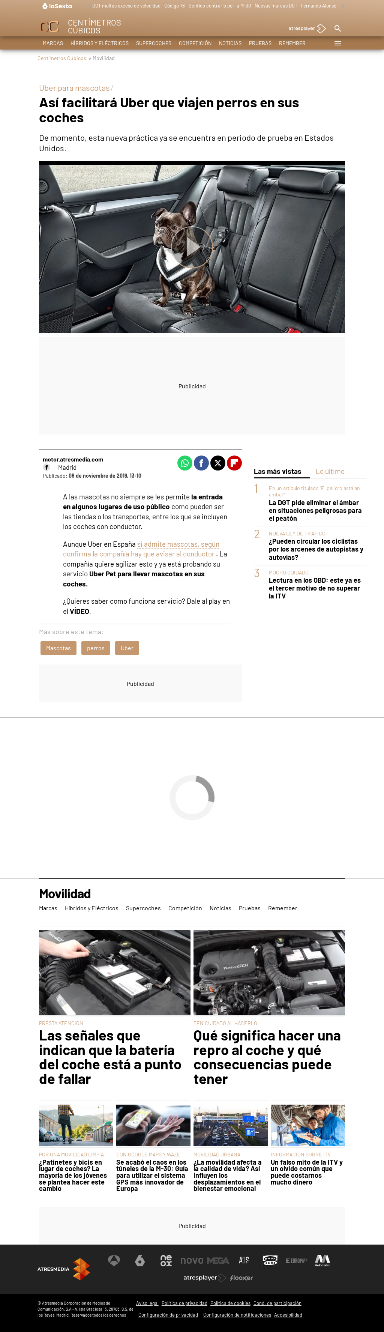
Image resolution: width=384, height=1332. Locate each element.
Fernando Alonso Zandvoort (330, 6)
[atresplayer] (304, 29)
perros (96, 647)
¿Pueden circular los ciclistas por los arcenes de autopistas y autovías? (316, 549)
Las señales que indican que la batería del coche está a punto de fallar (110, 1056)
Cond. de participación (278, 1303)
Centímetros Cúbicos (62, 58)
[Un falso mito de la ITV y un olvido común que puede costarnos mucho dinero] (308, 1126)
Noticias (230, 43)
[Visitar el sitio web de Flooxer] (241, 1278)
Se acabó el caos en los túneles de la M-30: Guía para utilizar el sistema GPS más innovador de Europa (152, 1175)
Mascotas (58, 647)
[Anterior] (86, 6)
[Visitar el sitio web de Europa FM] (296, 1260)
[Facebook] (46, 467)
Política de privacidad (184, 1303)
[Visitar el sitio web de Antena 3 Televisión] (114, 1260)
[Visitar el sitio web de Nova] (192, 1260)
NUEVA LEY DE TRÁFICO (297, 533)
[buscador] (337, 28)
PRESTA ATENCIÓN (61, 1023)
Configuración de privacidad (168, 1315)
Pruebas (260, 43)
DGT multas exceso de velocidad (126, 6)
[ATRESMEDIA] (64, 1269)
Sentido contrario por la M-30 (220, 6)
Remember (292, 43)
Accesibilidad (288, 1315)
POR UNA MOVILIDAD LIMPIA (71, 1154)
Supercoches (153, 43)
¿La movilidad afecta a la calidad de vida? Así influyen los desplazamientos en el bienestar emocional (228, 1175)
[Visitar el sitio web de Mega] (218, 1260)
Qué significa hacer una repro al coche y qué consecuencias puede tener (267, 1056)
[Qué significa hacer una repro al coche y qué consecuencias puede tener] (269, 973)
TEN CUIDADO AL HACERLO (225, 1023)
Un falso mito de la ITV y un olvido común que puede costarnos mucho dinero (307, 1172)
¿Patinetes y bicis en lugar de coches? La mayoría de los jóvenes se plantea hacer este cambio (73, 1175)
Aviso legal (147, 1303)
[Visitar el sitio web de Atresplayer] (205, 1278)
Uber (127, 647)
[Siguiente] (341, 6)
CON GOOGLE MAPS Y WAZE (148, 1154)
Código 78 (174, 6)
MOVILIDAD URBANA (217, 1154)
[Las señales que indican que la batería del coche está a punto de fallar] (114, 973)
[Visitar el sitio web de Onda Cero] (270, 1260)
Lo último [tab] (330, 471)
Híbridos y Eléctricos (99, 43)
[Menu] (337, 43)
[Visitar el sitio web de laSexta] (140, 1260)
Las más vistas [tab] (278, 471)
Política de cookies (230, 1303)
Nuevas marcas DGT (276, 6)
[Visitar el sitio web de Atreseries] (244, 1260)
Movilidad (65, 894)
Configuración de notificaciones (237, 1315)
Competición (195, 43)
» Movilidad (101, 58)
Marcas (53, 43)
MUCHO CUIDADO (289, 572)
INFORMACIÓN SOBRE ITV (301, 1154)
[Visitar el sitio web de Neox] (166, 1260)
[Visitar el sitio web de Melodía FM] (322, 1260)
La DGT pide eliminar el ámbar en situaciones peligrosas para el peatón (315, 510)
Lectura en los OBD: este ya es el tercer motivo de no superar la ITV (315, 588)
